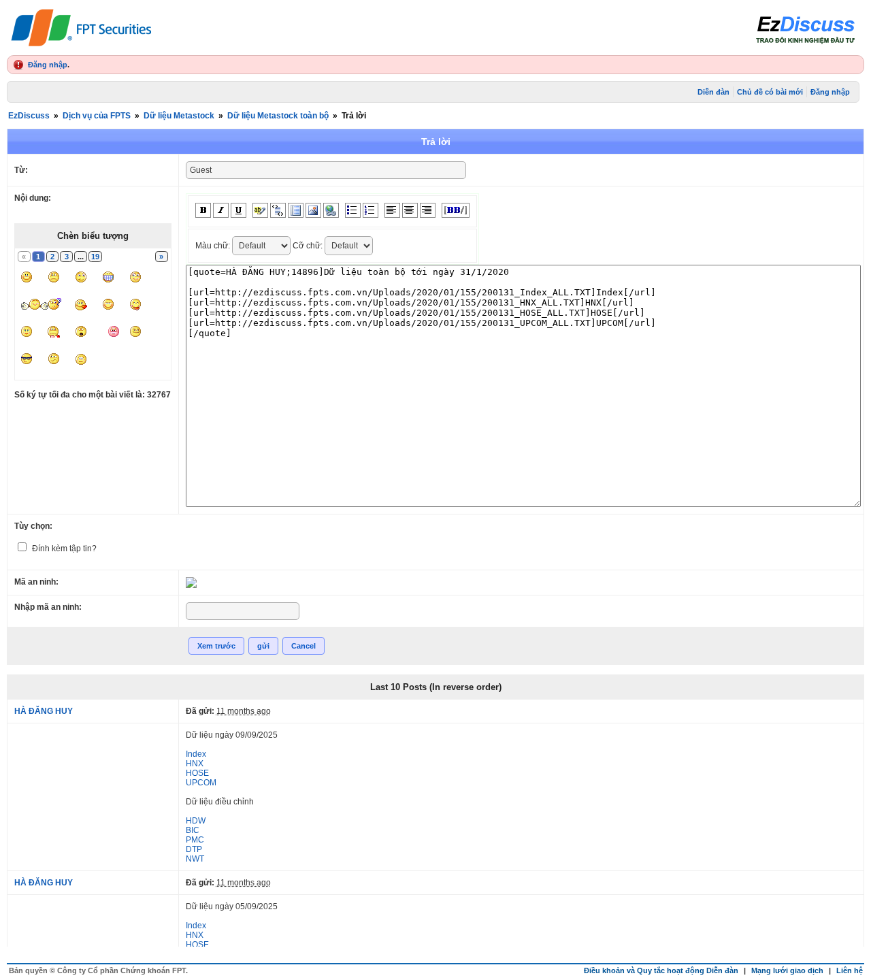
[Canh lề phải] (428, 210)
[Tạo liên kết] (331, 210)
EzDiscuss (29, 115)
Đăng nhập (47, 65)
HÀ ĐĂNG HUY (43, 711)
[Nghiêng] (221, 210)
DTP (194, 849)
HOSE (197, 773)
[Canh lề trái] (392, 210)
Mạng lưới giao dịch (787, 970)
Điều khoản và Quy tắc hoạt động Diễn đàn (661, 970)
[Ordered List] (370, 210)
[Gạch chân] (238, 210)
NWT (195, 859)
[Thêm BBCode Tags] (456, 210)
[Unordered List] (353, 210)
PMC (195, 840)
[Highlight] (260, 210)
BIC (192, 830)
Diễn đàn (713, 92)
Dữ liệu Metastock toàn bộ (278, 115)
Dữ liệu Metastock (179, 115)
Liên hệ (849, 970)
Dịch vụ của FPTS (97, 115)
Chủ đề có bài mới (770, 92)
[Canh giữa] (410, 210)
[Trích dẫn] (278, 210)
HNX (194, 763)
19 (95, 256)
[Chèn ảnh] (313, 210)
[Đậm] (203, 210)
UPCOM (201, 782)
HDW (196, 821)
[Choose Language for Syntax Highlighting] (295, 210)
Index (196, 754)
